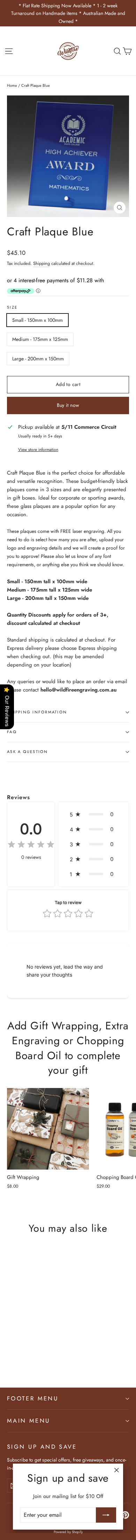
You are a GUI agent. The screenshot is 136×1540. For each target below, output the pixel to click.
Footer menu (33, 1398)
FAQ (12, 732)
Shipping (41, 263)
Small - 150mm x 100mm (37, 320)
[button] (93, 814)
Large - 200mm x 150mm (38, 358)
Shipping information (37, 712)
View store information (38, 449)
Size (12, 307)
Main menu (28, 1420)
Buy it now (68, 405)
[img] (31, 845)
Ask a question (27, 751)
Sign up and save (42, 1446)
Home (12, 85)
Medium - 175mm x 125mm (40, 339)
